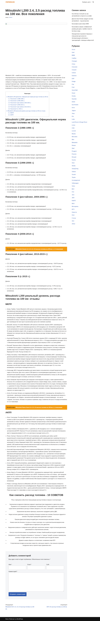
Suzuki (74, 174)
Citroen (74, 72)
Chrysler (74, 69)
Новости (74, 212)
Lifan (73, 128)
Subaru (74, 171)
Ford (73, 87)
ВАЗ (73, 189)
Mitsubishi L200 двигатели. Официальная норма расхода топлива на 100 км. (27, 96)
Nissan (74, 145)
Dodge (74, 81)
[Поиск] (93, 2)
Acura (73, 49)
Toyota (73, 177)
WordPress (20, 619)
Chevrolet (74, 67)
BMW (73, 55)
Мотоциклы (75, 206)
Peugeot (74, 151)
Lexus (73, 125)
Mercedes (74, 136)
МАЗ (73, 203)
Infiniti (73, 101)
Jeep (73, 113)
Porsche (74, 154)
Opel (73, 148)
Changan (74, 61)
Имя (10, 564)
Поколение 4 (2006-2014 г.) (16, 104)
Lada (73, 119)
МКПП (11, 112)
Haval (73, 93)
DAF (73, 78)
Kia (73, 116)
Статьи (74, 218)
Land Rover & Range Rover (79, 122)
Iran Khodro (75, 104)
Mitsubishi (74, 142)
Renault (74, 157)
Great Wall (75, 90)
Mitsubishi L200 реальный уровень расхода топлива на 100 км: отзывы (25, 111)
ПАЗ (73, 215)
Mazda (74, 133)
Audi (73, 52)
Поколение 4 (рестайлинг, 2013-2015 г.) (19, 106)
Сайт (47, 564)
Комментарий (13, 571)
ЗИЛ (73, 197)
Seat (73, 162)
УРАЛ (73, 224)
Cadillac (74, 58)
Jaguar (74, 110)
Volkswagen (75, 183)
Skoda (73, 165)
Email (29, 564)
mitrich (10, 17)
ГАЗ (73, 192)
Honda (74, 96)
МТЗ (73, 209)
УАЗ (73, 221)
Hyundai (74, 99)
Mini (73, 139)
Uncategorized (76, 180)
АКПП (11, 115)
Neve (6, 619)
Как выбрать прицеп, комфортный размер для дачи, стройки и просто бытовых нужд (82, 29)
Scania (74, 160)
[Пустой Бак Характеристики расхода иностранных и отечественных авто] (10, 2)
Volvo (73, 186)
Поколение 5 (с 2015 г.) (15, 108)
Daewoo (74, 75)
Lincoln (74, 131)
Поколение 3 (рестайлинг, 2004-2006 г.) (19, 102)
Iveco (73, 107)
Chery (73, 64)
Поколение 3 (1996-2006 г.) (16, 100)
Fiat (73, 84)
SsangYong (75, 168)
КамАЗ (74, 200)
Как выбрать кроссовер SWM (80, 23)
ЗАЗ (73, 194)
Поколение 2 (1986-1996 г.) (16, 98)
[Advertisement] (83, 284)
